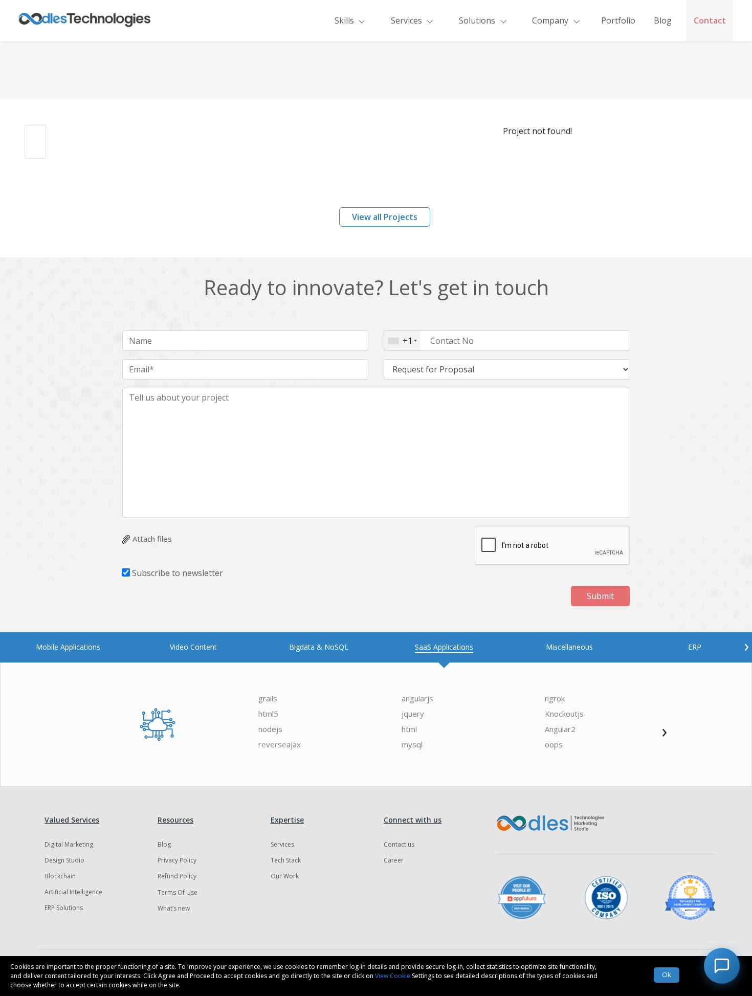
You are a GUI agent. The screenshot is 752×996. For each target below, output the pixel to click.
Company (550, 20)
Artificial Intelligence (73, 892)
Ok (666, 974)
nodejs (270, 729)
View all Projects (384, 217)
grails (267, 698)
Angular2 (560, 729)
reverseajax (279, 744)
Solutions (477, 20)
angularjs (417, 698)
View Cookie (392, 975)
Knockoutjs (564, 714)
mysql (412, 744)
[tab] (67, 646)
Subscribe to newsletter (177, 573)
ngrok (555, 698)
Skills (344, 20)
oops (554, 744)
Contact (710, 20)
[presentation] (746, 645)
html (409, 729)
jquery (413, 714)
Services (406, 20)
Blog (663, 20)
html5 (268, 714)
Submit (600, 596)
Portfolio (618, 20)
